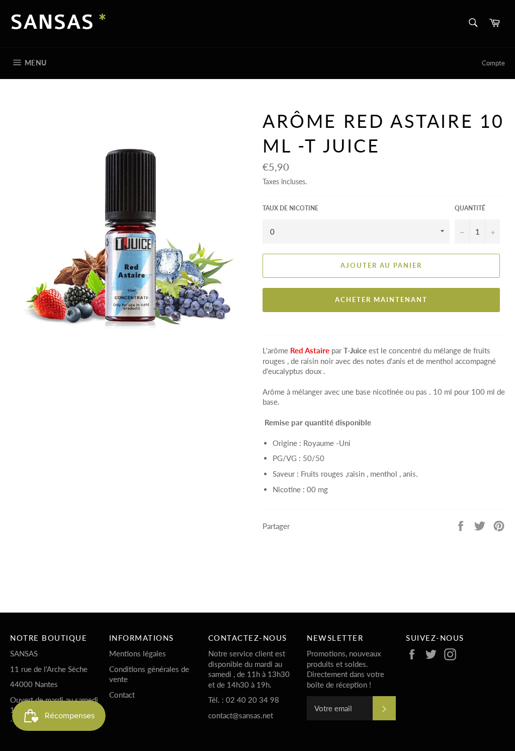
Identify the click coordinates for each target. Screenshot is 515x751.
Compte (493, 63)
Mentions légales (137, 653)
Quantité (470, 208)
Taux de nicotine (290, 208)
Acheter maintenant (381, 299)
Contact (122, 694)
